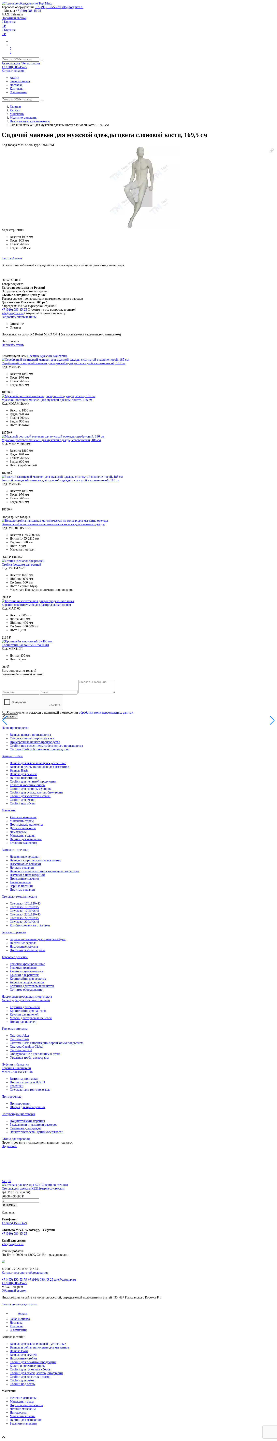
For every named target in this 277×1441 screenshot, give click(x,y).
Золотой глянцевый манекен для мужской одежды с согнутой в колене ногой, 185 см (60, 480)
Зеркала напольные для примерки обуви (37, 939)
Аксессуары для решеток (27, 982)
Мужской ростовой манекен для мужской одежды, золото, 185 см (47, 400)
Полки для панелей (23, 1021)
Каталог (15, 110)
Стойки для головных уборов (30, 788)
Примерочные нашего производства (35, 742)
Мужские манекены (23, 117)
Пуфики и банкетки (15, 1064)
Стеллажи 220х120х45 (25, 914)
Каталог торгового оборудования (25, 1272)
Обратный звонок (14, 18)
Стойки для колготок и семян (30, 796)
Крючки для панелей (24, 1014)
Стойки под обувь (22, 803)
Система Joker (19, 1035)
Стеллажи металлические (19, 896)
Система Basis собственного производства (39, 749)
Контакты (16, 88)
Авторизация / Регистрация (21, 63)
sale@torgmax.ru (72, 7)
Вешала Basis (19, 770)
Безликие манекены (23, 843)
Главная (15, 106)
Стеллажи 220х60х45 (24, 918)
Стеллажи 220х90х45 (24, 921)
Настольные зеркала (24, 946)
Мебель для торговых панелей (31, 1018)
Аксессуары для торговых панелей (26, 1000)
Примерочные (11, 1096)
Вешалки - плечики (15, 849)
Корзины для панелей (25, 1007)
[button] (271, 150)
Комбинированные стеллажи (30, 925)
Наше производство (15, 727)
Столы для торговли (16, 1139)
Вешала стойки (12, 756)
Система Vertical (21, 1050)
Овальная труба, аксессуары (29, 1057)
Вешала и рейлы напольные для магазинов (39, 766)
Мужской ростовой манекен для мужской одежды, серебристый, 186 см (51, 440)
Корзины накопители (16, 1068)
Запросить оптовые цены (19, 317)
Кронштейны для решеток (28, 978)
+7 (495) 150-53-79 (48, 7)
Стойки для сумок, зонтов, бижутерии (36, 792)
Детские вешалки (22, 867)
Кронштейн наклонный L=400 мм (25, 645)
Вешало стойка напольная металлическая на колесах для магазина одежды (53, 524)
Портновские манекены (26, 824)
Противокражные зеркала (27, 950)
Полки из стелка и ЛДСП (27, 1082)
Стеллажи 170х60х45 (24, 907)
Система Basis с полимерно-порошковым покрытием (46, 1043)
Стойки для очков (22, 799)
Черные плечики (21, 886)
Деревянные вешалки (25, 856)
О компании (18, 92)
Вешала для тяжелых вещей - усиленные (38, 763)
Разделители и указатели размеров (33, 1124)
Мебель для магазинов (17, 1071)
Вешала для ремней (23, 774)
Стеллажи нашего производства (32, 738)
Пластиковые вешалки (25, 864)
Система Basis (19, 1039)
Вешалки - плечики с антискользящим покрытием (44, 871)
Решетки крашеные (23, 967)
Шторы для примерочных (27, 1107)
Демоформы (18, 832)
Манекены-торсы (22, 821)
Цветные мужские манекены (30, 121)
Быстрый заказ (12, 258)
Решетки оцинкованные (26, 971)
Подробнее (9, 1146)
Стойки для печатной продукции (33, 781)
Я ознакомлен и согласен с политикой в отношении (69, 712)
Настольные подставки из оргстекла (27, 996)
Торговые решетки (15, 957)
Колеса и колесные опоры (27, 785)
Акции (14, 77)
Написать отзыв (13, 345)
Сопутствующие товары (18, 1114)
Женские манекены (23, 817)
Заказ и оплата (20, 81)
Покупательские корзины (27, 1121)
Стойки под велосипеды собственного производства (46, 745)
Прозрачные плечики (24, 878)
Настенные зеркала (23, 943)
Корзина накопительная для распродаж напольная (36, 604)
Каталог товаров (13, 70)
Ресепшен (16, 1086)
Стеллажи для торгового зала (30, 1089)
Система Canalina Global (26, 1046)
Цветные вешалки (22, 889)
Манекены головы (22, 835)
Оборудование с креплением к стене (35, 1054)
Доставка (16, 85)
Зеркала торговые (14, 932)
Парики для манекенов (26, 839)
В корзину (9, 1204)
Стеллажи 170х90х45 (24, 910)
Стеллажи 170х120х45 (25, 903)
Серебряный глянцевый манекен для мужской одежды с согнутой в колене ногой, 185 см (63, 363)
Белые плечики (20, 882)
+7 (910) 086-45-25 (28, 10)
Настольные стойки (23, 777)
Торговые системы (15, 1028)
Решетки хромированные (27, 964)
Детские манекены (23, 828)
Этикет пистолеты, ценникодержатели (36, 1132)
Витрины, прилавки (24, 1078)
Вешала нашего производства (30, 734)
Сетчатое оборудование (26, 989)
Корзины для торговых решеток (32, 986)
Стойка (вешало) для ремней (21, 564)
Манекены (17, 114)
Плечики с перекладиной (27, 875)
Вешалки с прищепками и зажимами (35, 860)
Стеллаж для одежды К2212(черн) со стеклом (33, 1188)
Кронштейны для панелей (28, 1010)
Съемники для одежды (25, 1128)
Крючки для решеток (24, 975)
